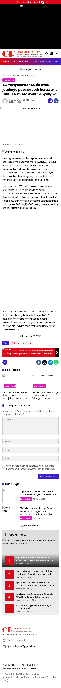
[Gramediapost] (22, 53)
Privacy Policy (9, 664)
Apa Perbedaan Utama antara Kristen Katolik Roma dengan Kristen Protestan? (35, 584)
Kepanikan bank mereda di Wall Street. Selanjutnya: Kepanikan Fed (15, 395)
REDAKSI (34, 668)
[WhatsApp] (56, 362)
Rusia (16, 343)
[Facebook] (38, 362)
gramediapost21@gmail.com (22, 646)
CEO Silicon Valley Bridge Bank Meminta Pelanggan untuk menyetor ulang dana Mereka (45, 395)
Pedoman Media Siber (14, 668)
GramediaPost (15, 100)
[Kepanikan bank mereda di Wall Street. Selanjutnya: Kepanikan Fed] (15, 382)
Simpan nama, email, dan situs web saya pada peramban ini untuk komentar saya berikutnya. (30, 467)
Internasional (8, 80)
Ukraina (28, 343)
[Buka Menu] (52, 54)
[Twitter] (44, 362)
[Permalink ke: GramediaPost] (5, 101)
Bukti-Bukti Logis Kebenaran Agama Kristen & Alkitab (35, 607)
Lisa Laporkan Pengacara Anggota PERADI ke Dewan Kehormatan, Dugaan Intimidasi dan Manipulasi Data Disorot (34, 595)
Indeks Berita (28, 664)
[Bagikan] (56, 100)
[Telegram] (50, 362)
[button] (47, 54)
